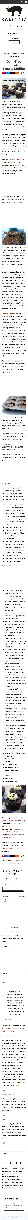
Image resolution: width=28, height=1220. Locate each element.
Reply (4, 1090)
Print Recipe (6, 444)
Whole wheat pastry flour (11, 313)
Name (4, 973)
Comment (6, 946)
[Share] (8, 73)
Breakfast (11, 860)
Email (4, 982)
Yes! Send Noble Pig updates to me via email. (14, 1206)
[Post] (13, 73)
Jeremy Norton (6, 1094)
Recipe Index (16, 863)
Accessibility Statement (18, 1217)
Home (6, 53)
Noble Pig (14, 13)
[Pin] (4, 73)
